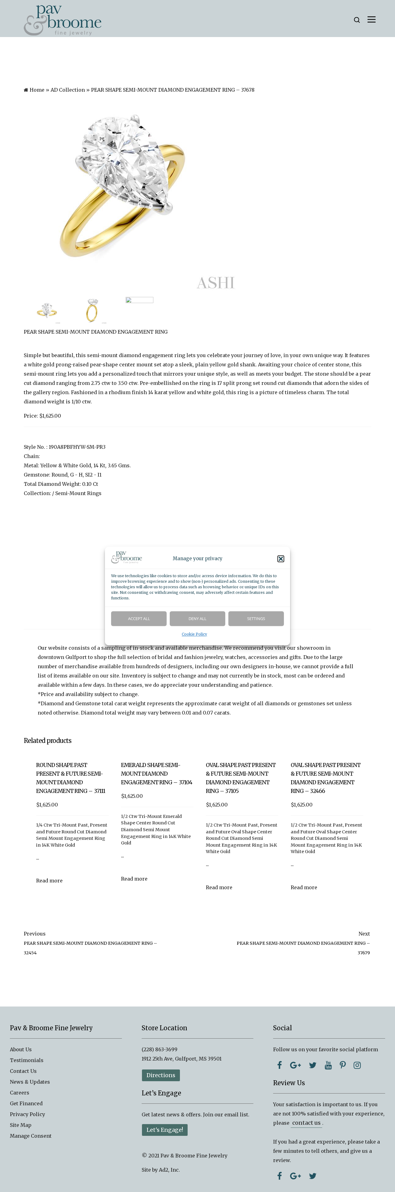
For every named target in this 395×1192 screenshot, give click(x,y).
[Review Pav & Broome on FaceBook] (279, 1176)
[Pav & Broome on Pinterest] (343, 1065)
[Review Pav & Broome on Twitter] (313, 1176)
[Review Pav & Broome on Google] (295, 1176)
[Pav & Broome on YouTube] (328, 1065)
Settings (256, 619)
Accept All (139, 619)
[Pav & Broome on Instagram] (357, 1065)
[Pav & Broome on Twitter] (313, 1065)
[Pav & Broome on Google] (295, 1065)
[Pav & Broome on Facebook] (279, 1065)
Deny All (197, 619)
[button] (281, 559)
